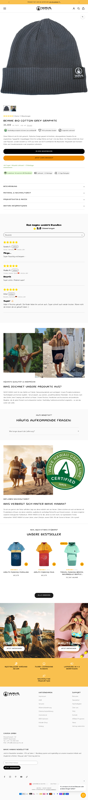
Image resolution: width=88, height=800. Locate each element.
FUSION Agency (51, 789)
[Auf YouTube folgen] (21, 777)
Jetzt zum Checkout (44, 158)
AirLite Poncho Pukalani (16, 572)
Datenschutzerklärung (46, 711)
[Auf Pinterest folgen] (16, 777)
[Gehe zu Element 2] (13, 109)
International (43, 715)
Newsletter (76, 700)
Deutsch (53, 784)
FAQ (73, 711)
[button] (8, 116)
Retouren (75, 696)
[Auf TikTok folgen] (27, 777)
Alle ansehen (44, 595)
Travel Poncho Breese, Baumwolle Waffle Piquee (72, 574)
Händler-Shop (43, 722)
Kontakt (74, 715)
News (74, 722)
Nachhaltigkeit (76, 704)
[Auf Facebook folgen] (4, 777)
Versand (29, 125)
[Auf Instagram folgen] (10, 777)
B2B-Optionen (43, 718)
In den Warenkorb (44, 151)
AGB (40, 700)
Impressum (42, 696)
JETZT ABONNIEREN (12, 767)
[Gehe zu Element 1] (6, 109)
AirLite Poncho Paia (44, 572)
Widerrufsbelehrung (45, 707)
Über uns (75, 707)
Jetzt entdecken (14, 648)
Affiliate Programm (78, 718)
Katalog (41, 726)
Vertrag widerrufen (78, 726)
